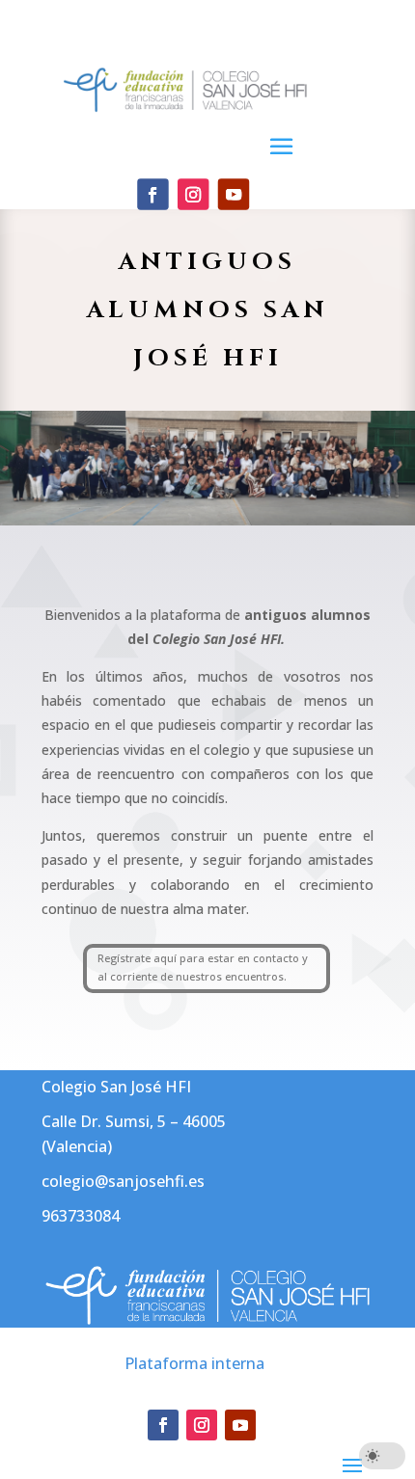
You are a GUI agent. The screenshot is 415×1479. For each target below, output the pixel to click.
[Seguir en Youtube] (233, 193)
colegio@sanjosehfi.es (123, 1181)
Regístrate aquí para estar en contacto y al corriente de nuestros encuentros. (202, 967)
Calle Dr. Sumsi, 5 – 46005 (134, 1121)
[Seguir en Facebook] (152, 193)
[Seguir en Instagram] (193, 193)
